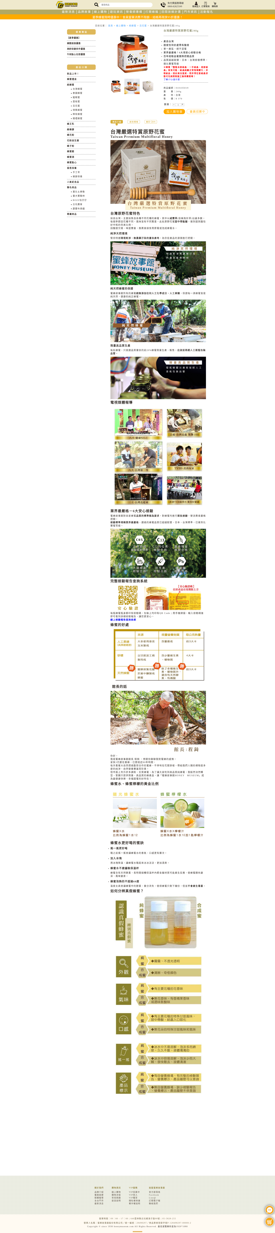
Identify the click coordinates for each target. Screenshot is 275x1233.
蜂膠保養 (77, 176)
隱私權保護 (134, 1201)
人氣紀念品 (73, 182)
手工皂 (76, 172)
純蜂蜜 (132, 26)
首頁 (110, 26)
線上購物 (100, 11)
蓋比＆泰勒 (79, 192)
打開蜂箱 (152, 11)
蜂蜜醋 (70, 151)
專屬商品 (72, 214)
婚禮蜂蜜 (77, 118)
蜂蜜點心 (72, 162)
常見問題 (116, 1198)
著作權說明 (134, 1203)
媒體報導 (99, 1198)
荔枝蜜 (76, 101)
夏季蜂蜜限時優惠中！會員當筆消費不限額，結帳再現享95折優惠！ (137, 17)
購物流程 (116, 1195)
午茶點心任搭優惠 (76, 54)
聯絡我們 (153, 1203)
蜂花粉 (70, 135)
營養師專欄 (134, 11)
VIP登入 (133, 1195)
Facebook (154, 1195)
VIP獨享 (133, 1198)
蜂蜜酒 (70, 157)
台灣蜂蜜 (77, 89)
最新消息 (68, 11)
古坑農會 (77, 204)
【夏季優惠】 (74, 38)
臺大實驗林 (79, 196)
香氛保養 (72, 168)
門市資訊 (190, 11)
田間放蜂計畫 (171, 11)
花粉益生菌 (73, 140)
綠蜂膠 (70, 129)
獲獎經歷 (99, 1195)
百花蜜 (143, 26)
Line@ (152, 1198)
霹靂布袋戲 (79, 208)
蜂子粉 (70, 146)
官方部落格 (154, 1192)
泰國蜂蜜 (77, 93)
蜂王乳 (70, 124)
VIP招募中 (134, 1192)
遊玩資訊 (116, 11)
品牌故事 (84, 11)
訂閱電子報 (154, 1201)
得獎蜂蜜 (77, 110)
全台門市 (99, 1201)
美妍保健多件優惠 (76, 49)
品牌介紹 (99, 1192)
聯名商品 (72, 187)
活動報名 (206, 11)
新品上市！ (73, 74)
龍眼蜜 (76, 97)
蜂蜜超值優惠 (74, 43)
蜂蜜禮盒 (72, 79)
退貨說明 (116, 1201)
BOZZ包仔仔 (80, 200)
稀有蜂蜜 (77, 114)
